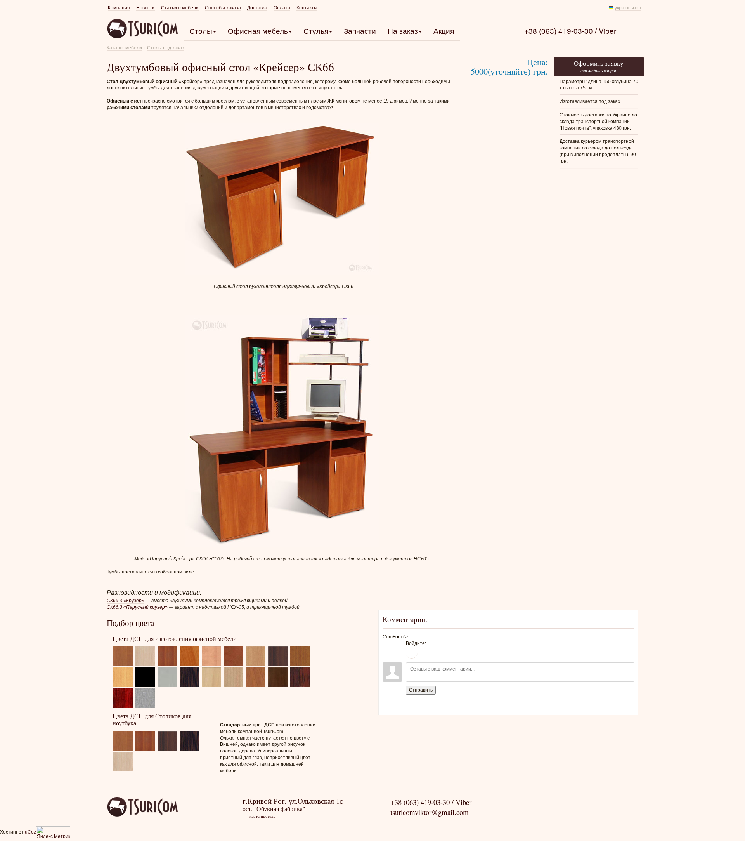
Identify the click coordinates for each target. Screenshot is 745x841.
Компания (119, 7)
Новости (145, 7)
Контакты (306, 7)
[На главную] (142, 807)
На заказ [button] (403, 30)
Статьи (180, 7)
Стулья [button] (315, 30)
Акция (443, 30)
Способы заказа (223, 7)
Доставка (257, 7)
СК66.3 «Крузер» (125, 600)
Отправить (421, 690)
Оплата (282, 7)
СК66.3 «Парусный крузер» (137, 607)
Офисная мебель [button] (258, 30)
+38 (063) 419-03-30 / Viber (570, 30)
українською (628, 7)
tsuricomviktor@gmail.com (429, 812)
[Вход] (412, 653)
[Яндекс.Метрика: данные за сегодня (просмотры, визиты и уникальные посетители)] (53, 832)
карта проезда (259, 816)
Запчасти (360, 30)
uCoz (30, 832)
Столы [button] (200, 30)
